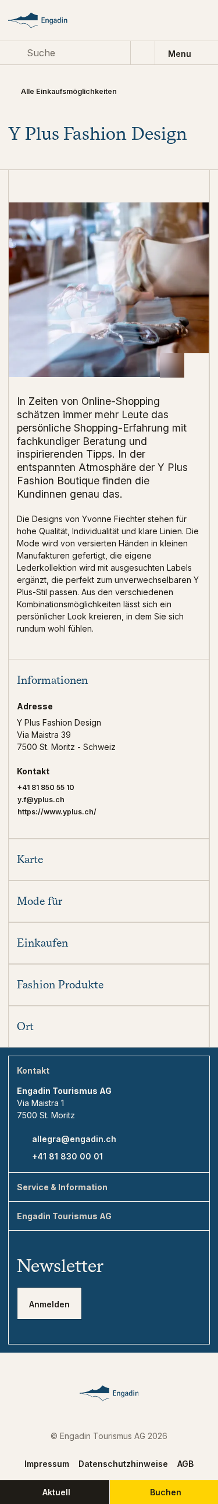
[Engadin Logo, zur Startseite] (47, 20)
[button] (109, 679)
